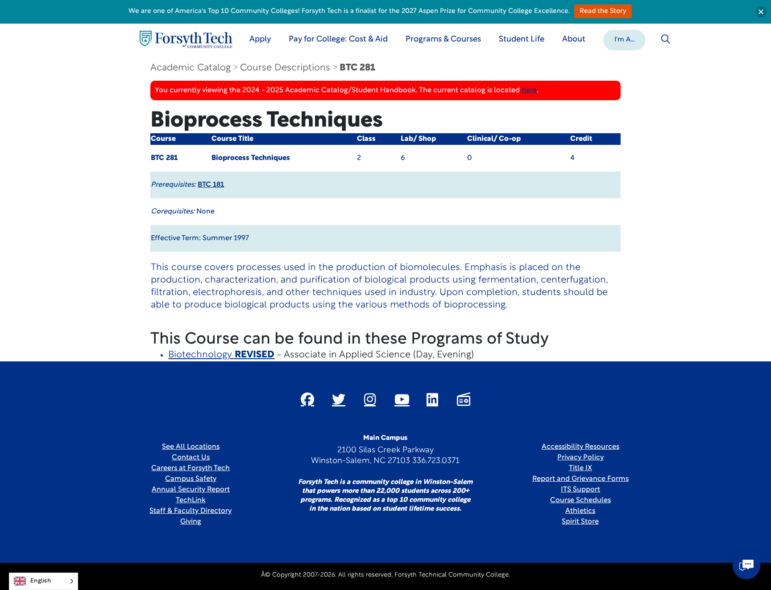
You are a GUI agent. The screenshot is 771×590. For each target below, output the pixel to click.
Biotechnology (221, 355)
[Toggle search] (666, 39)
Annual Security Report (191, 489)
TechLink (191, 500)
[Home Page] (186, 39)
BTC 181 (211, 184)
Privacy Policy (580, 457)
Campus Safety (190, 479)
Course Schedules (580, 500)
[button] (624, 39)
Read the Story (603, 11)
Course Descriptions (285, 68)
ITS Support (580, 489)
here (529, 90)
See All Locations (191, 447)
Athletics (580, 511)
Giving (190, 521)
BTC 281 (357, 68)
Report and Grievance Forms (580, 479)
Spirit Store (580, 521)
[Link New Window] (307, 399)
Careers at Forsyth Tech (190, 468)
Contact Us (191, 457)
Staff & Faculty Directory (190, 511)
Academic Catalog (190, 68)
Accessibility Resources (580, 447)
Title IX (580, 468)
